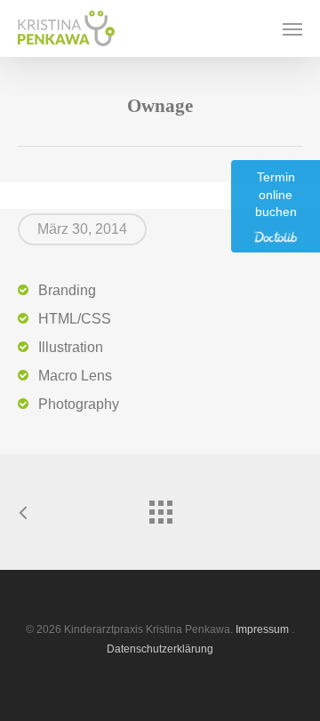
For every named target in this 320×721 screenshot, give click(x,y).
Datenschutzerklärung (160, 649)
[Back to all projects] (160, 507)
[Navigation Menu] (292, 28)
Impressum (262, 629)
